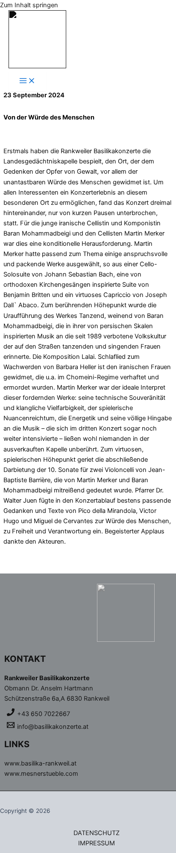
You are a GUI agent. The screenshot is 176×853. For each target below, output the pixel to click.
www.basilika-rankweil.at (40, 763)
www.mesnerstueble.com (41, 773)
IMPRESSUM (96, 843)
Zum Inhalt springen (29, 5)
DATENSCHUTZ (96, 833)
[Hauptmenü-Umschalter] (27, 81)
